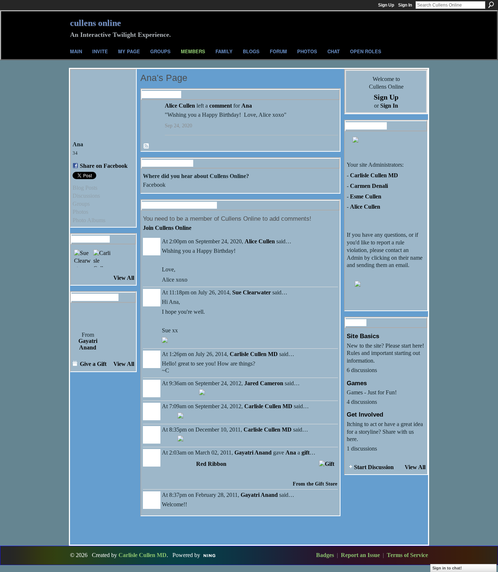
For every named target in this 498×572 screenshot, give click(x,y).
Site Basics (363, 336)
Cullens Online (95, 23)
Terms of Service (407, 555)
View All (123, 278)
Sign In (405, 5)
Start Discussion (374, 467)
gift (305, 452)
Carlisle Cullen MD (254, 354)
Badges (325, 555)
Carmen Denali (369, 186)
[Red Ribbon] (88, 316)
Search (491, 4)
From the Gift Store (315, 484)
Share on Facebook (104, 166)
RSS (146, 146)
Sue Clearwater (251, 292)
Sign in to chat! (447, 568)
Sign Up (386, 5)
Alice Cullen (180, 106)
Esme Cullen (365, 196)
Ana (246, 106)
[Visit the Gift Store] (326, 463)
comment (220, 106)
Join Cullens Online (167, 228)
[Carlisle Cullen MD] (102, 258)
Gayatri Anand (87, 344)
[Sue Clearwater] (83, 258)
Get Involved (365, 414)
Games (357, 383)
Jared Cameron (263, 383)
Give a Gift (93, 364)
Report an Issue (360, 555)
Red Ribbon (211, 464)
